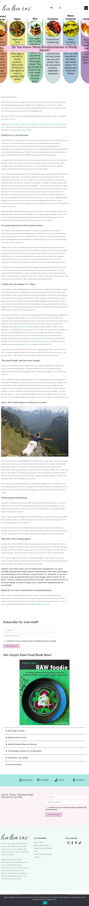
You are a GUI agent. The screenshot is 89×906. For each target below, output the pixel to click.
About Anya (38, 842)
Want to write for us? (43, 854)
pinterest (44, 780)
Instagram (27, 780)
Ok (45, 903)
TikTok (61, 780)
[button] (86, 8)
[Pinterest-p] (76, 842)
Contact (37, 857)
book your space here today (20, 130)
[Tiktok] (79, 842)
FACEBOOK (80, 780)
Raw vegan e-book (41, 845)
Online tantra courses (43, 848)
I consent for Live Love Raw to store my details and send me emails (31, 641)
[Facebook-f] (72, 842)
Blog (36, 851)
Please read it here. (42, 604)
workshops (20, 344)
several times (43, 341)
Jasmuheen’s (22, 327)
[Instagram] (68, 842)
